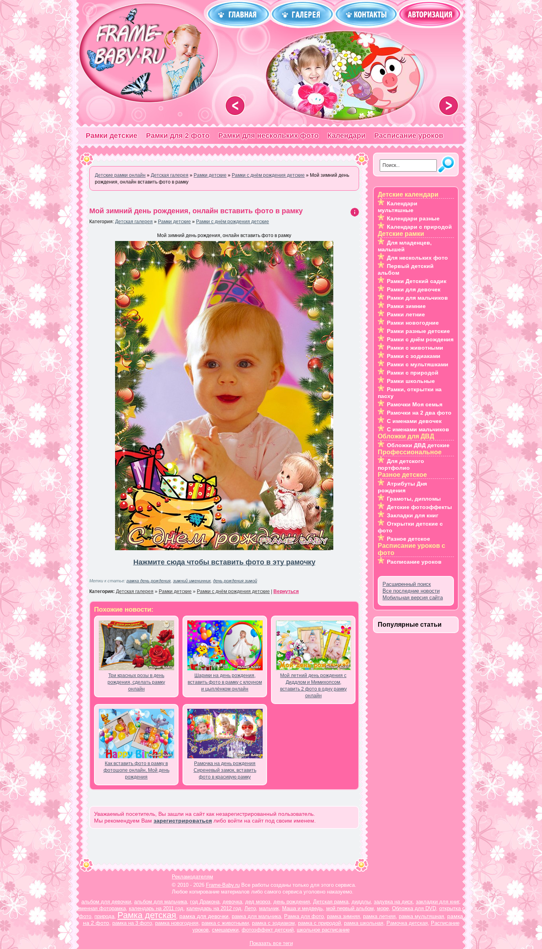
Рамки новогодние (413, 323)
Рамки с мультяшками (417, 364)
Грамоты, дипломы (414, 499)
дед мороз (257, 902)
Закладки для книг (412, 515)
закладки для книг (437, 902)
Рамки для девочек (413, 289)
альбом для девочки (106, 902)
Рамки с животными (415, 347)
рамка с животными (225, 923)
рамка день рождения (149, 580)
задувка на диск (393, 902)
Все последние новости (411, 591)
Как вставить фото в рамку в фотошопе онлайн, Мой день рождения (136, 770)
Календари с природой (419, 227)
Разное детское (408, 539)
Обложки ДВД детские (418, 445)
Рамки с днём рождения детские (232, 221)
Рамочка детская (407, 923)
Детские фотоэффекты (419, 507)
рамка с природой (319, 923)
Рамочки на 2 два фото (419, 412)
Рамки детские (111, 136)
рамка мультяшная (421, 916)
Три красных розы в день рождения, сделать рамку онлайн (136, 682)
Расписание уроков (408, 136)
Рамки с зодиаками (413, 356)
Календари (346, 136)
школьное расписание (323, 930)
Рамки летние (406, 314)
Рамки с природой (412, 372)
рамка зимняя (343, 916)
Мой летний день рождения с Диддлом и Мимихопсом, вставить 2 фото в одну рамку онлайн (313, 685)
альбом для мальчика (160, 902)
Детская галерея (134, 221)
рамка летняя (379, 916)
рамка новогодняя (176, 923)
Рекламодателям (192, 877)
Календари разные (413, 218)
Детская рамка (330, 902)
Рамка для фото (304, 916)
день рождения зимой (235, 580)
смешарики (225, 930)
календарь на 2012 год (213, 908)
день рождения (291, 902)
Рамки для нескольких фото (268, 136)
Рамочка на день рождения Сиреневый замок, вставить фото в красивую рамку (225, 770)
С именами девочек (414, 421)
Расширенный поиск (406, 584)
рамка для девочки (204, 916)
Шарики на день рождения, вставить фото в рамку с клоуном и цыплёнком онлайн (225, 682)
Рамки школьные (411, 381)
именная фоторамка (101, 908)
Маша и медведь (302, 908)
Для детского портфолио (401, 464)
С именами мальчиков (418, 429)
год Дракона (204, 902)
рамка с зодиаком (273, 923)
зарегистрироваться (183, 820)
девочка (232, 902)
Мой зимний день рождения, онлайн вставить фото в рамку (196, 211)
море (383, 908)
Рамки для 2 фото (177, 136)
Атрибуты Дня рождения (402, 487)
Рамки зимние (406, 306)
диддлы (361, 902)
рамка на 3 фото (132, 923)
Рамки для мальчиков (417, 298)
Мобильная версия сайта (412, 598)
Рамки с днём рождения (420, 339)
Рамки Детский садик (416, 281)
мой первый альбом (350, 908)
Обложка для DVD (414, 908)
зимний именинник (192, 580)
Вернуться (286, 591)
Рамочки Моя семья (414, 404)
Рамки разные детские (418, 331)
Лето (250, 908)
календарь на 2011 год (156, 908)
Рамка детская (146, 915)
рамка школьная (363, 923)
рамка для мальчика (256, 916)
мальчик (269, 908)
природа (104, 916)
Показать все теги (271, 943)
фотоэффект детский (268, 930)
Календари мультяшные (397, 206)
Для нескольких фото (417, 257)
